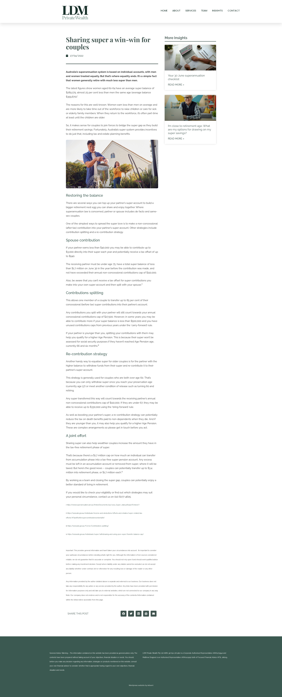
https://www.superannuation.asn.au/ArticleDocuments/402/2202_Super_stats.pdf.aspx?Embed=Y (103, 505)
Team (204, 10)
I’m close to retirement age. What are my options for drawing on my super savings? (189, 129)
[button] (123, 614)
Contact (234, 10)
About (176, 10)
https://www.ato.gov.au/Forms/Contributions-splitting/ (88, 526)
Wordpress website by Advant (141, 685)
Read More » (176, 84)
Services (190, 10)
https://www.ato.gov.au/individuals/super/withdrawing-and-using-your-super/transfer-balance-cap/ (106, 534)
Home (164, 10)
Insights (217, 10)
